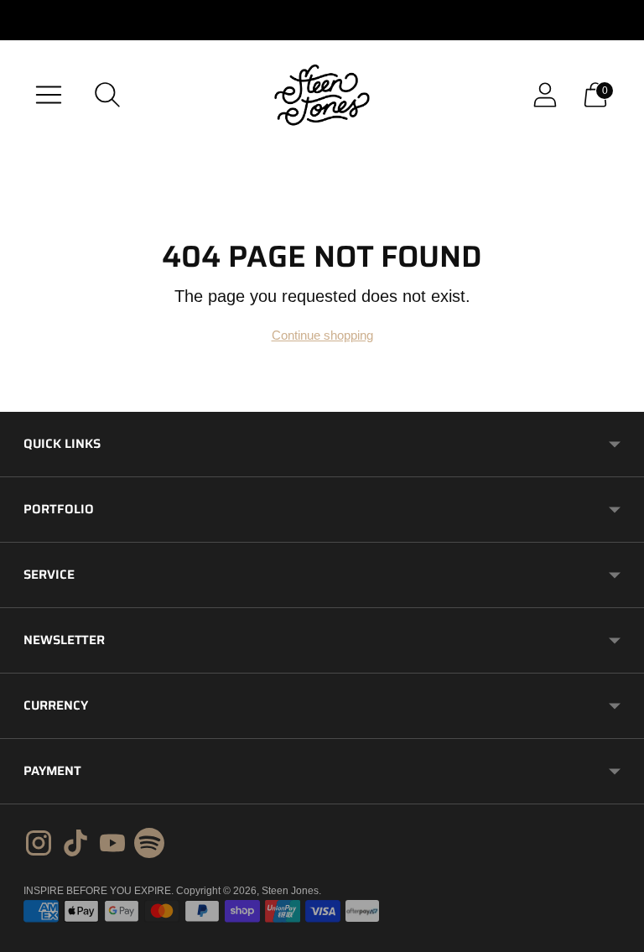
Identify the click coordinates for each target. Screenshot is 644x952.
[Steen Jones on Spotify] (149, 845)
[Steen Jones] (322, 95)
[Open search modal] (107, 94)
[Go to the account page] (545, 94)
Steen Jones (290, 891)
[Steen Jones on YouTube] (112, 845)
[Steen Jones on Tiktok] (75, 845)
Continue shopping (322, 335)
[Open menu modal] (48, 94)
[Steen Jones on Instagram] (38, 845)
